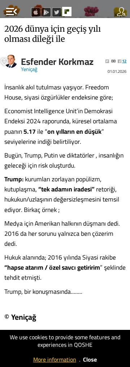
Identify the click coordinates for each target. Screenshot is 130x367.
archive (82, 13)
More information (54, 359)
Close (90, 359)
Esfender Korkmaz (57, 61)
